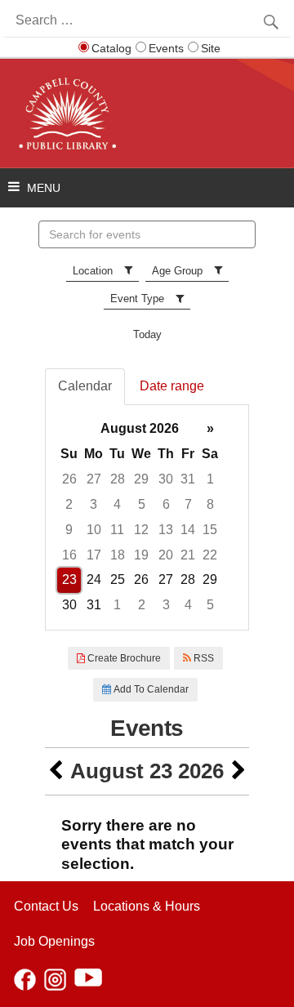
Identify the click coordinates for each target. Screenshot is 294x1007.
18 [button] (117, 555)
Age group (177, 271)
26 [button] (69, 479)
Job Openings (54, 941)
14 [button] (187, 530)
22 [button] (210, 555)
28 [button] (117, 479)
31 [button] (187, 479)
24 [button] (94, 579)
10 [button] (94, 530)
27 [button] (94, 479)
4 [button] (117, 504)
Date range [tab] (172, 386)
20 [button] (165, 555)
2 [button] (69, 504)
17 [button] (94, 555)
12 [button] (141, 530)
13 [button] (165, 530)
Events (166, 48)
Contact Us (46, 906)
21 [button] (187, 555)
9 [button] (69, 530)
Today (147, 334)
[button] (55, 771)
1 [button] (210, 479)
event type (137, 298)
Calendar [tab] (85, 386)
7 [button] (188, 504)
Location (93, 271)
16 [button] (69, 555)
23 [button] (69, 579)
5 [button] (141, 504)
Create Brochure (123, 658)
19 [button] (141, 555)
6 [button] (166, 504)
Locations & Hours (146, 906)
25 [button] (117, 579)
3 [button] (93, 504)
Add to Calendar (150, 689)
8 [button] (210, 504)
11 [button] (117, 530)
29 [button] (141, 479)
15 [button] (210, 530)
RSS (202, 658)
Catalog (111, 48)
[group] (147, 517)
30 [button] (165, 479)
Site (210, 48)
